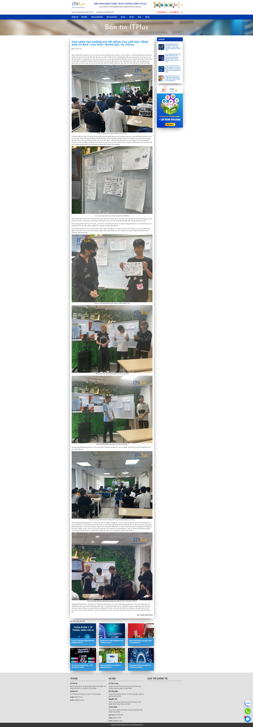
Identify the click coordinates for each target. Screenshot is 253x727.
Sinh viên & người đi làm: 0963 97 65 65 (82, 12)
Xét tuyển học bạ (162, 12)
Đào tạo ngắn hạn (97, 17)
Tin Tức (131, 17)
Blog (139, 17)
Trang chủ (75, 17)
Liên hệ (147, 17)
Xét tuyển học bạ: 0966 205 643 (105, 12)
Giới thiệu (84, 17)
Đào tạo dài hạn (112, 17)
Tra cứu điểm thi (174, 12)
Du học (123, 17)
